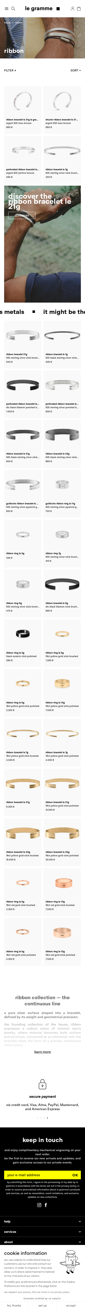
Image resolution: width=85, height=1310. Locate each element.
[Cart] (79, 9)
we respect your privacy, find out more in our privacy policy (37, 1292)
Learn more (42, 1052)
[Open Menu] (6, 8)
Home (7, 22)
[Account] (73, 9)
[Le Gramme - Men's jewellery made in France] (42, 8)
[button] (13, 8)
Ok (75, 1175)
